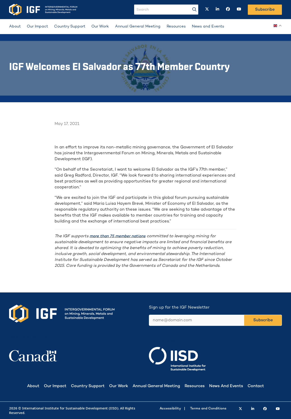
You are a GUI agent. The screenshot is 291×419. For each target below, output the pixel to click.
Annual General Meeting (138, 27)
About (15, 27)
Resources (176, 27)
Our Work (100, 27)
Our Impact (37, 27)
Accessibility (170, 408)
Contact (256, 386)
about (33, 386)
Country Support (69, 27)
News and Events (208, 27)
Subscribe (265, 9)
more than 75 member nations (118, 236)
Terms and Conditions (208, 408)
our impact (55, 386)
